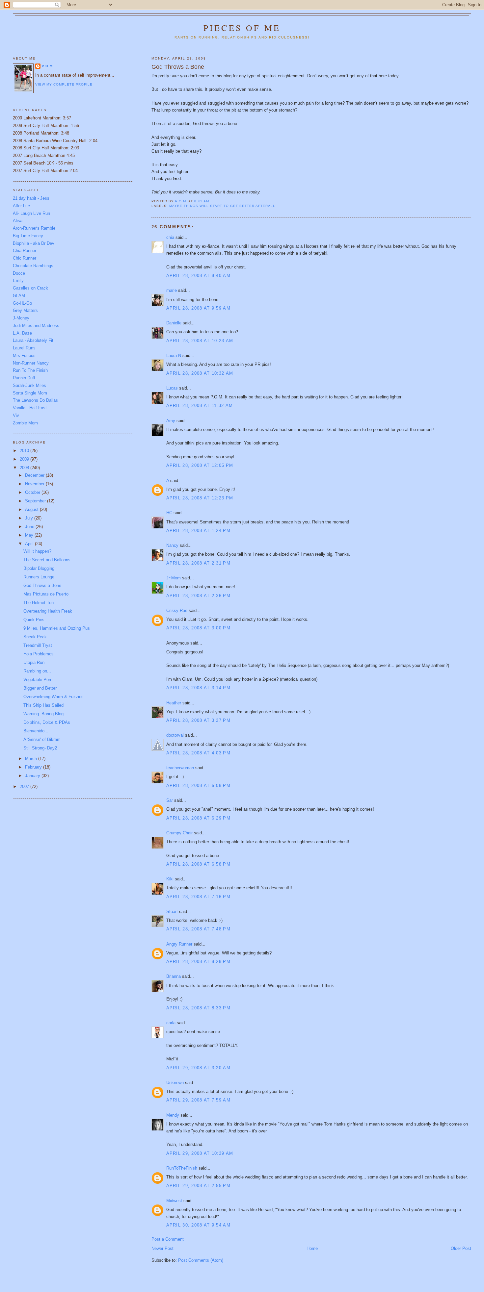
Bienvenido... (35, 730)
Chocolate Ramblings (33, 265)
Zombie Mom (25, 422)
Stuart (172, 911)
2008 (25, 467)
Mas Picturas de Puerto (45, 594)
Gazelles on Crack (30, 288)
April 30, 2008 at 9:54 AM (198, 1225)
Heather (173, 702)
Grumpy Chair (179, 832)
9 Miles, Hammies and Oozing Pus (56, 628)
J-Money (21, 318)
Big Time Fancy (28, 235)
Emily (18, 280)
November (35, 483)
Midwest (174, 1200)
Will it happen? (37, 551)
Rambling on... (37, 671)
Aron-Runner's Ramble (34, 228)
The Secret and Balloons (46, 559)
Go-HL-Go (22, 303)
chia (170, 237)
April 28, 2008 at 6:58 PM (198, 864)
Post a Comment (167, 1239)
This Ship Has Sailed (43, 705)
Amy (170, 420)
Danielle (173, 322)
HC (169, 512)
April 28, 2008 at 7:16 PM (198, 896)
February (34, 767)
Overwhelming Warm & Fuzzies (53, 696)
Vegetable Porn (37, 679)
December (35, 475)
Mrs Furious (24, 355)
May (30, 535)
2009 (25, 459)
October (33, 492)
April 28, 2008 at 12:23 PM (199, 497)
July (29, 518)
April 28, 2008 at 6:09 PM (198, 785)
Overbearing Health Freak (47, 611)
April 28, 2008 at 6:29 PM (198, 818)
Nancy (172, 545)
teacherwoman (180, 767)
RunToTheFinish (181, 1168)
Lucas (172, 388)
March (31, 758)
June (30, 526)
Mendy (172, 1115)
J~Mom (173, 577)
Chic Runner (24, 258)
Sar (169, 800)
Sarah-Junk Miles (29, 385)
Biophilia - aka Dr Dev (33, 243)
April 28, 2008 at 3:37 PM (198, 720)
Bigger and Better (40, 688)
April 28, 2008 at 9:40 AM (198, 275)
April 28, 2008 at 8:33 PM (198, 1007)
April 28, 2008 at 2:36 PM (198, 595)
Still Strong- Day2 (40, 748)
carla (170, 1022)
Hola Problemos (38, 653)
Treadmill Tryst (37, 645)
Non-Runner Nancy (31, 363)
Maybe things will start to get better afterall (222, 206)
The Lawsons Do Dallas (35, 400)
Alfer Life (21, 205)
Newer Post (162, 1248)
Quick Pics (33, 619)
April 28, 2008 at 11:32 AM (199, 405)
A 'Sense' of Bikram (42, 739)
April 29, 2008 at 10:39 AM (199, 1153)
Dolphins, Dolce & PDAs (46, 722)
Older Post (461, 1248)
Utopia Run (33, 662)
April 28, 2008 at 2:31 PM (198, 563)
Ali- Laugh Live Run (31, 213)
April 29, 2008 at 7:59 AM (198, 1100)
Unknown (175, 1082)
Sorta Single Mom (30, 393)
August (32, 509)
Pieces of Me (242, 27)
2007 (25, 786)
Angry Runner (179, 944)
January (33, 775)
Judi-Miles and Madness (36, 325)
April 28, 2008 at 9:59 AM (198, 308)
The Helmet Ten (38, 602)
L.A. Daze (22, 333)
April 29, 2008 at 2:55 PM (198, 1185)
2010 (25, 450)
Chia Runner (24, 250)
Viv (16, 415)
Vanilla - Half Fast (30, 407)
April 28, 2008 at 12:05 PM (199, 465)
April (30, 543)
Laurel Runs (24, 347)
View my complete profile (64, 84)
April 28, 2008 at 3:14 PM (198, 687)
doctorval (175, 735)
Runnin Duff (24, 377)
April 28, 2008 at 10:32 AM (199, 373)
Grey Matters (25, 310)
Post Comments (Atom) (200, 1260)
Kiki (170, 878)
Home (312, 1248)
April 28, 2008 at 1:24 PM (198, 530)
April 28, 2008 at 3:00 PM (198, 627)
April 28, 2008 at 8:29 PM (198, 961)
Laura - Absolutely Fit (33, 340)
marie (171, 290)
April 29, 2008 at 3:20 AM (198, 1067)
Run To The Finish (30, 370)
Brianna (173, 976)
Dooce (19, 273)
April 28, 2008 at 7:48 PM (198, 928)
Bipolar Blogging (38, 568)
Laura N (173, 355)
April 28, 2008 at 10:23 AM (199, 340)
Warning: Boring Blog (43, 713)
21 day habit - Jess (31, 198)
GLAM (19, 295)
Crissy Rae (176, 610)
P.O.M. (48, 66)
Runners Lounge (38, 576)
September (36, 500)
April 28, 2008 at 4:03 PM (198, 752)
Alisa (17, 220)
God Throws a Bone (42, 585)
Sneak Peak (35, 636)
